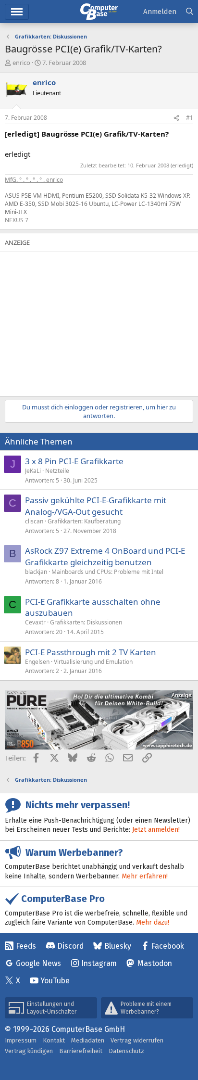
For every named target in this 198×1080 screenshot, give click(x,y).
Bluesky (117, 946)
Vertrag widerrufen (137, 1040)
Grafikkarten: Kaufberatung (84, 521)
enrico (21, 62)
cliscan (34, 521)
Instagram (99, 963)
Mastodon (154, 963)
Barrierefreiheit (80, 1051)
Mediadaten (87, 1040)
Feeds (26, 946)
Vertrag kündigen (29, 1051)
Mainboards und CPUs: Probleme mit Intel (107, 572)
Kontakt (54, 1040)
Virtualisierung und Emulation (93, 662)
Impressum (21, 1040)
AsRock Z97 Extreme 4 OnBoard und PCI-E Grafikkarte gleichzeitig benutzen (105, 556)
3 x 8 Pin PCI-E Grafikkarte (74, 461)
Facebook (167, 946)
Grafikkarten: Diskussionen (86, 622)
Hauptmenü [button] (17, 12)
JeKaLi (33, 471)
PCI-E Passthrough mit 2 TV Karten (90, 652)
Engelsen (37, 662)
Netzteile (57, 471)
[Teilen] (176, 118)
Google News (38, 963)
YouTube (55, 980)
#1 (189, 118)
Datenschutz (126, 1051)
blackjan (36, 572)
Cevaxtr (35, 622)
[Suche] (189, 12)
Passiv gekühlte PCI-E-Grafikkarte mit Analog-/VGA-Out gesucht (95, 506)
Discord (70, 946)
